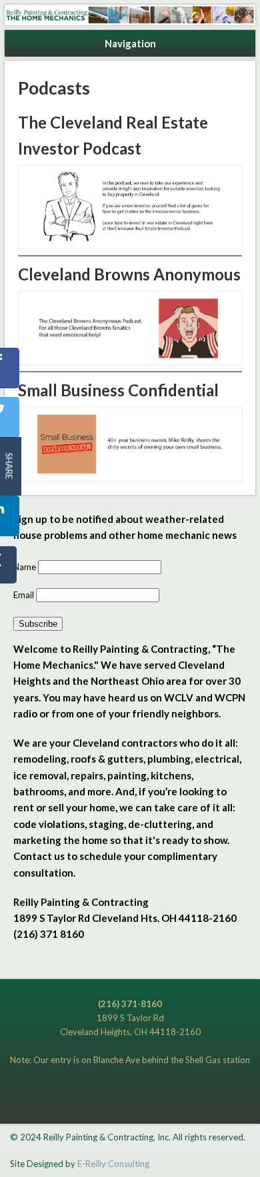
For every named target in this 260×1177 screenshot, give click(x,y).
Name (25, 567)
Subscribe (38, 624)
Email (24, 594)
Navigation (130, 43)
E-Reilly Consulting (113, 1163)
